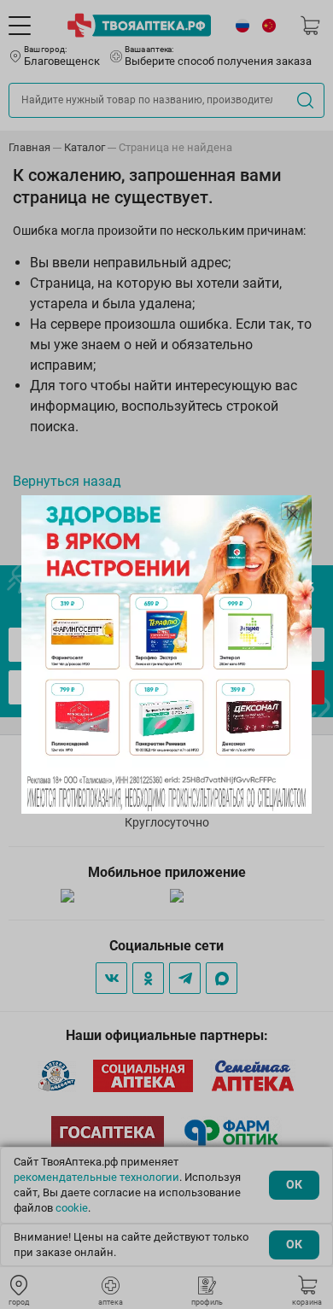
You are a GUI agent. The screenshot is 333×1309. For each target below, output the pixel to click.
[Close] (293, 514)
